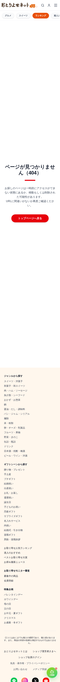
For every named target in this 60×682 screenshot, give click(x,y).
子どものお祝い (12, 507)
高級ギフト (10, 511)
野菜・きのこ (11, 437)
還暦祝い (8, 497)
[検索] (42, 5)
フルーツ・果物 (12, 432)
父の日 (7, 608)
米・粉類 (8, 423)
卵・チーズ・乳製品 (14, 427)
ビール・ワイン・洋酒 (15, 455)
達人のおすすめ (12, 552)
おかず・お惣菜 (12, 399)
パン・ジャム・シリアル (17, 413)
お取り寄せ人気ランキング (18, 548)
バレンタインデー (13, 594)
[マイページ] (49, 5)
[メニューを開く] (56, 5)
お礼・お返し (11, 493)
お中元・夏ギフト (13, 613)
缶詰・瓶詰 (10, 441)
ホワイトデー (11, 599)
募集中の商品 (11, 576)
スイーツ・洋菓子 (13, 381)
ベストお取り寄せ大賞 (15, 557)
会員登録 (8, 580)
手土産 (7, 474)
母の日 (7, 604)
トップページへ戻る (30, 218)
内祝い (7, 525)
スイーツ (23, 15)
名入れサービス (12, 520)
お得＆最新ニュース (14, 562)
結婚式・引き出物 (13, 530)
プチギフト (10, 479)
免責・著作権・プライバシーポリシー (30, 663)
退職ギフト (10, 534)
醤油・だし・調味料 (14, 409)
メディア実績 (40, 669)
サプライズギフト (13, 516)
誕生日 (7, 502)
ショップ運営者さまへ (44, 651)
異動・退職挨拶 (12, 539)
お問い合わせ (20, 669)
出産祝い (8, 488)
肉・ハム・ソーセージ (15, 390)
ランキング (40, 15)
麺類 (6, 418)
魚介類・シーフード (14, 395)
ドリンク (8, 446)
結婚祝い (8, 483)
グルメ (8, 15)
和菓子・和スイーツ (14, 386)
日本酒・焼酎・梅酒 (14, 451)
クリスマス (10, 618)
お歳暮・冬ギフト (13, 622)
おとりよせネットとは (15, 651)
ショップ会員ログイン (30, 657)
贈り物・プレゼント (14, 469)
